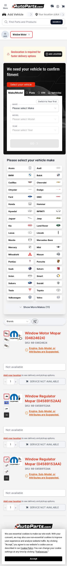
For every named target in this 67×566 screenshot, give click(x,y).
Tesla (11, 290)
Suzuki (40, 283)
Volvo (39, 297)
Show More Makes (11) (36, 307)
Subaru (12, 283)
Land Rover (42, 225)
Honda (11, 204)
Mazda (11, 240)
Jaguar (11, 218)
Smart (40, 276)
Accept (33, 559)
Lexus (11, 233)
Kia (10, 225)
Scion (11, 276)
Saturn (40, 269)
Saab (11, 269)
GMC (39, 197)
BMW (11, 175)
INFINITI (40, 211)
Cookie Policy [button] (27, 548)
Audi (39, 168)
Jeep (39, 218)
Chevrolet (42, 182)
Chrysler (12, 189)
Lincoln (40, 233)
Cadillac (12, 182)
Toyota (40, 290)
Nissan (40, 254)
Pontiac (12, 261)
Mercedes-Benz (45, 240)
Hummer (41, 204)
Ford (10, 197)
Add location (55, 54)
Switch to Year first (47, 101)
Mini (39, 247)
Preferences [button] (41, 552)
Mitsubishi (13, 254)
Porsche (41, 261)
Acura (11, 168)
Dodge (40, 189)
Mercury (12, 247)
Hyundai (12, 211)
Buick (39, 175)
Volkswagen (14, 297)
